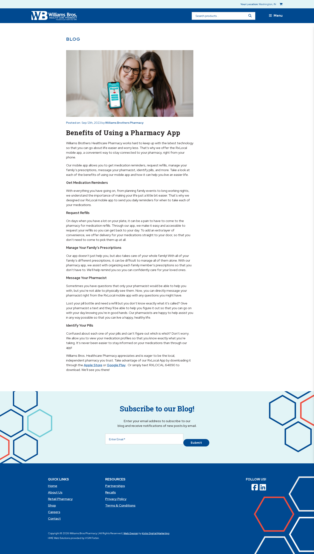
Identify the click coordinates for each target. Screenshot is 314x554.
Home (52, 486)
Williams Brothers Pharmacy (124, 123)
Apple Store (93, 365)
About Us (55, 492)
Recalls (110, 492)
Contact (54, 518)
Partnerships (115, 486)
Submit (196, 443)
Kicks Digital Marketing (155, 533)
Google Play (116, 365)
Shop (52, 505)
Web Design (131, 533)
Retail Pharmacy (60, 499)
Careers (54, 512)
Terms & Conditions (120, 505)
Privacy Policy (115, 499)
